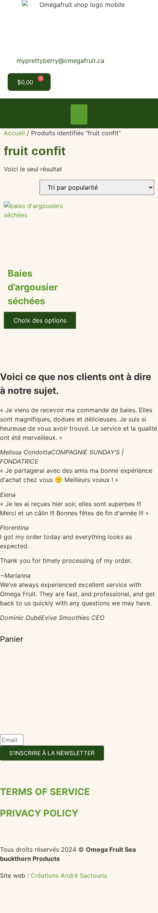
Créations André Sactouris (69, 875)
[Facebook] (59, 81)
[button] (79, 114)
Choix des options (39, 320)
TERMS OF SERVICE (45, 791)
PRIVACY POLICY (39, 813)
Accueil (14, 133)
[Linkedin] (93, 81)
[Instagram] (76, 81)
